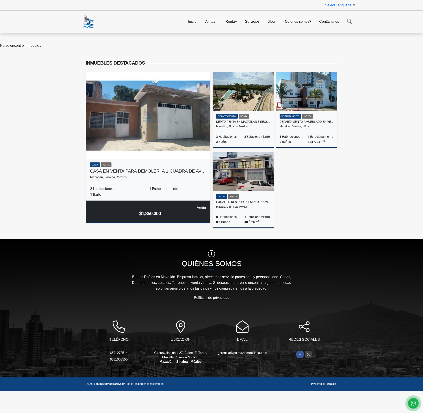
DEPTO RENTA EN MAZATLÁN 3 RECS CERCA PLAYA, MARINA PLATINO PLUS (243, 121)
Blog (271, 21)
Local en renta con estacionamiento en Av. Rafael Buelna (243, 202)
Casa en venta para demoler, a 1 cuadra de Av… (148, 171)
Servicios (252, 21)
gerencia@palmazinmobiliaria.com (242, 353)
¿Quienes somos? (297, 21)
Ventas (209, 21)
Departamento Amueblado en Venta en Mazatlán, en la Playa (307, 121)
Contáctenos (329, 21)
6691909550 (119, 359)
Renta (230, 21)
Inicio (192, 21)
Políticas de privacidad (211, 298)
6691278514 (119, 353)
